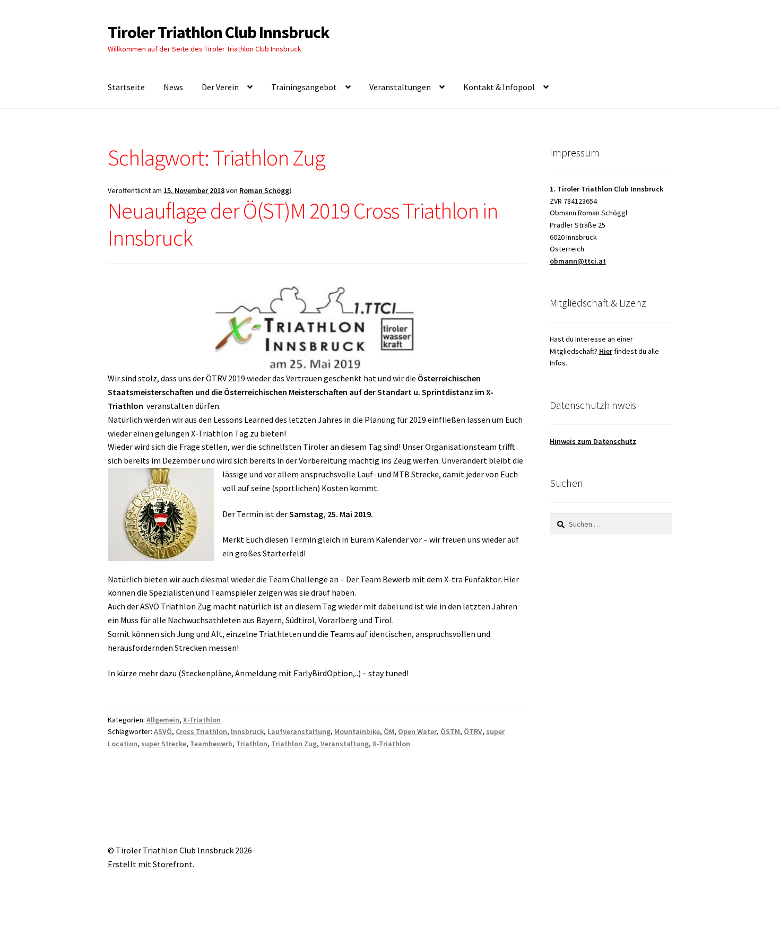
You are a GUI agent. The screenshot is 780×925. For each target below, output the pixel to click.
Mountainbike (357, 731)
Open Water (417, 731)
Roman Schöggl (265, 190)
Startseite (126, 87)
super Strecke (163, 743)
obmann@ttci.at (578, 261)
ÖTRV (473, 731)
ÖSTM (450, 731)
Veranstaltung (344, 743)
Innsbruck (247, 731)
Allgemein (162, 720)
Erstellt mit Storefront (150, 864)
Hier (605, 351)
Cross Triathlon (201, 731)
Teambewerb (211, 743)
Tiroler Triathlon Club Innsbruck (219, 32)
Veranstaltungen (400, 87)
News (173, 87)
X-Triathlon (202, 720)
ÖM (389, 731)
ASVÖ (163, 731)
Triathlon (251, 743)
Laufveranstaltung (299, 731)
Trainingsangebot (304, 87)
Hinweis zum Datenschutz (593, 441)
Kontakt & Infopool (499, 87)
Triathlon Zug (294, 743)
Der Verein (220, 87)
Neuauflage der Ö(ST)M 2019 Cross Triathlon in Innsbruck (303, 224)
